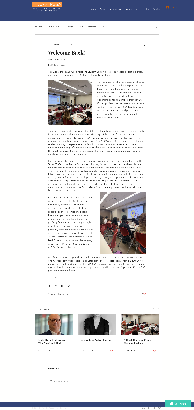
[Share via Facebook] (49, 286)
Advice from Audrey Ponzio (96, 340)
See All (156, 309)
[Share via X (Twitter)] (56, 286)
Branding (92, 26)
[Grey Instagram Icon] (154, 408)
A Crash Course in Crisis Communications (137, 341)
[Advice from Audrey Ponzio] (97, 324)
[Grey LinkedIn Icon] (143, 408)
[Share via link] (69, 286)
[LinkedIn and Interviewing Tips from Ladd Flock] (54, 324)
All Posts (38, 26)
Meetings (69, 26)
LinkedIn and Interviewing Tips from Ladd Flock (53, 341)
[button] (155, 26)
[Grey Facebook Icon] (148, 408)
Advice (104, 26)
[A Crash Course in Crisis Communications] (140, 324)
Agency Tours (53, 26)
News (80, 26)
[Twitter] (159, 408)
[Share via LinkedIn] (62, 286)
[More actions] (144, 44)
